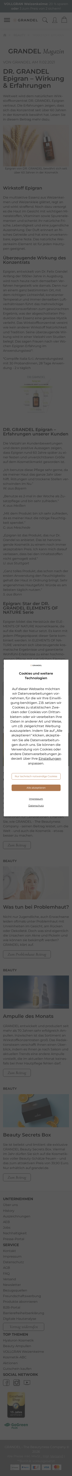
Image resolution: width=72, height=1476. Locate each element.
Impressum (36, 798)
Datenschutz (36, 805)
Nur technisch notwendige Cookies (36, 776)
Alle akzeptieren (36, 787)
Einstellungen (50, 758)
